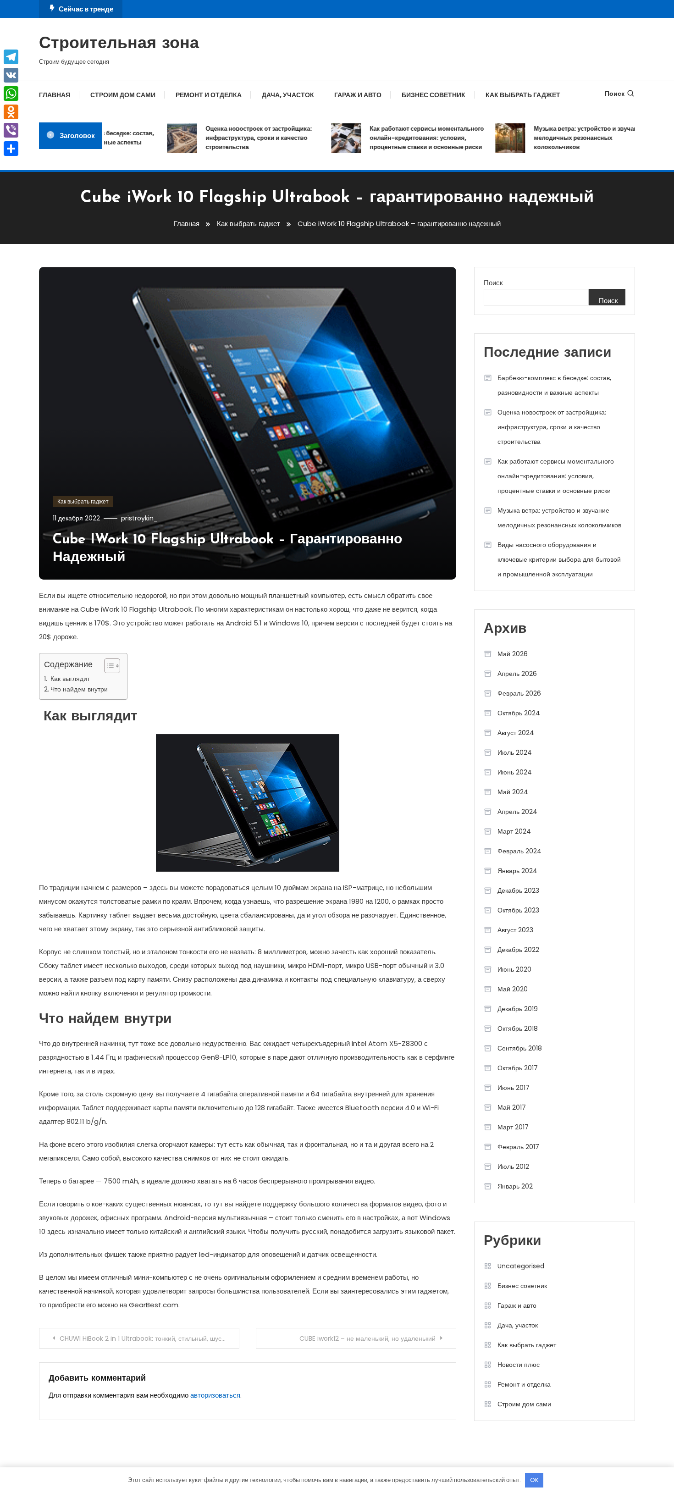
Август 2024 (515, 732)
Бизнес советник (433, 95)
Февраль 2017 (518, 1146)
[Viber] (11, 130)
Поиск (614, 93)
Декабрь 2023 (518, 890)
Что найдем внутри (79, 689)
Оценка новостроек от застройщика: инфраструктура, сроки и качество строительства (244, 137)
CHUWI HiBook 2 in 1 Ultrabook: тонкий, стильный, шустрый (148, 1338)
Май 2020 (512, 989)
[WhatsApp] (11, 93)
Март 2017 (513, 1127)
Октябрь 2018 (517, 1028)
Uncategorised (520, 1266)
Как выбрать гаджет (523, 95)
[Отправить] (11, 148)
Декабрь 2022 (518, 949)
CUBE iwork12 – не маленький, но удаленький (367, 1338)
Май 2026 (512, 653)
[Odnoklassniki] (11, 112)
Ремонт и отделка (209, 95)
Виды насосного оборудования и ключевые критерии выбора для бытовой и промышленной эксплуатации (559, 559)
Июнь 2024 (514, 772)
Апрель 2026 (517, 673)
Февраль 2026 (519, 693)
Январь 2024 (517, 870)
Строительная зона (119, 44)
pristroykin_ (139, 518)
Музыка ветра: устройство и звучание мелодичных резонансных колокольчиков (574, 137)
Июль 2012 (513, 1166)
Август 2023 (515, 930)
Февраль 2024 (519, 851)
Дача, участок (288, 95)
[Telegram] (11, 57)
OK (534, 1480)
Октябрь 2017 (517, 1068)
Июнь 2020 (514, 969)
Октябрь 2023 (518, 910)
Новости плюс (518, 1364)
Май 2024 (512, 791)
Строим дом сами (122, 95)
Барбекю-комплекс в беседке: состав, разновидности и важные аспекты (554, 385)
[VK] (11, 75)
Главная (54, 95)
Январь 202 (515, 1186)
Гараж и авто (357, 95)
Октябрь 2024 (518, 713)
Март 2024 (514, 831)
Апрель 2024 (517, 811)
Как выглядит (69, 678)
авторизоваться (215, 1395)
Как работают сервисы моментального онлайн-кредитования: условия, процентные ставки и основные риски (412, 137)
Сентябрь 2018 (519, 1048)
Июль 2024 (514, 752)
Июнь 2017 (513, 1087)
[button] (107, 666)
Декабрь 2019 (517, 1008)
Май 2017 (511, 1107)
